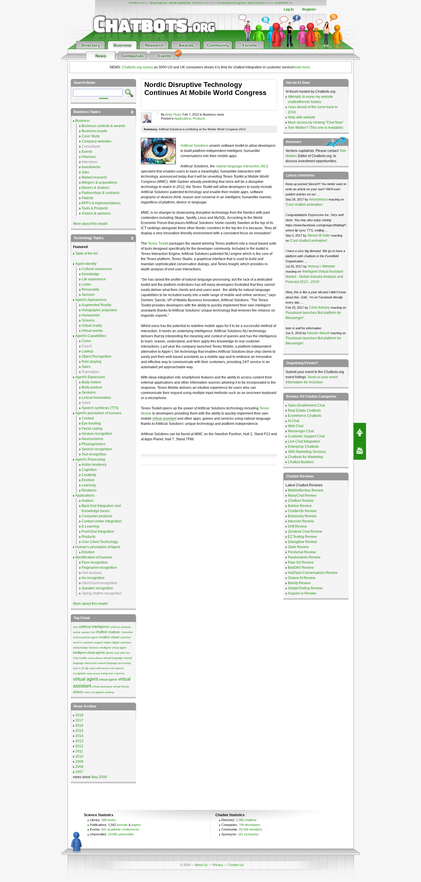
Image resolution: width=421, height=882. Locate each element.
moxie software (95, 658)
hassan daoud (318, 333)
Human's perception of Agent (97, 547)
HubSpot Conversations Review (313, 573)
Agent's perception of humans (98, 413)
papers (136, 824)
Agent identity (86, 264)
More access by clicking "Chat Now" (315, 122)
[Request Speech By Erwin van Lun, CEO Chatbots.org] (359, 432)
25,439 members (250, 829)
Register (309, 9)
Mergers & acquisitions (99, 183)
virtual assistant (164, 419)
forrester (94, 647)
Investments (91, 167)
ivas (117, 652)
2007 (79, 772)
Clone (86, 341)
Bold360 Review (301, 568)
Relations (89, 490)
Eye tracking (91, 423)
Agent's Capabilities (90, 336)
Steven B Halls (318, 235)
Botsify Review (299, 583)
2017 (79, 720)
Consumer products (97, 516)
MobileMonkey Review (305, 490)
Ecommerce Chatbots (304, 416)
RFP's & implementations (101, 203)
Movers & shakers (95, 188)
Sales (86, 367)
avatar (76, 632)
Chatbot (134, 2)
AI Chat (293, 421)
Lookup (87, 351)
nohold (92, 668)
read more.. (303, 67)
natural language (113, 658)
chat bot (197, 2)
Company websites (96, 141)
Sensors (88, 295)
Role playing (91, 362)
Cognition (89, 470)
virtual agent (85, 679)
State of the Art (86, 253)
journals (122, 824)
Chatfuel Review (301, 501)
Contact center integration (102, 521)
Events (87, 152)
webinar (109, 692)
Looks (86, 284)
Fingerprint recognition (99, 568)
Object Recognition (96, 356)
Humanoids (91, 315)
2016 (79, 726)
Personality (90, 290)
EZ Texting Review (302, 537)
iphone (110, 652)
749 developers (249, 824)
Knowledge (90, 274)
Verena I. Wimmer (321, 266)
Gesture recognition (97, 434)
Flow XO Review (301, 562)
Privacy (218, 865)
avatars (85, 632)
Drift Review (297, 526)
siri (112, 668)
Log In (289, 9)
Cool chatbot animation (304, 205)
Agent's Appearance (91, 300)
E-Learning (90, 526)
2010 (79, 756)
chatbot (101, 632)
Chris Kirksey (319, 308)
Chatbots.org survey (137, 67)
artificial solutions (121, 627)
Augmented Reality (96, 305)
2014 (79, 736)
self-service (103, 668)
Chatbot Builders (301, 462)
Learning (89, 485)
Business (82, 121)
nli (82, 668)
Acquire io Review (302, 593)
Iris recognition (93, 578)
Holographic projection (99, 310)
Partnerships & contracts (100, 193)
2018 (79, 715)
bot (93, 632)
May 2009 (99, 777)
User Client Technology (100, 542)
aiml (75, 627)
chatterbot (281, 2)
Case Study (91, 136)
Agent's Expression (90, 377)
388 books (108, 820)
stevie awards (93, 673)
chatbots (114, 632)
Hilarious (89, 157)
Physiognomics (93, 444)
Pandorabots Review (304, 557)
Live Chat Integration (304, 441)
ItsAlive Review (300, 506)
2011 (79, 751)
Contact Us (236, 865)
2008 (79, 767)
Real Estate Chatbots (304, 411)
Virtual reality (92, 326)
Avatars (87, 501)
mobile (83, 658)
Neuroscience (92, 439)
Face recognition (95, 562)
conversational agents (231, 2)
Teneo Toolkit (158, 243)
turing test (107, 673)
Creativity (89, 475)
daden (107, 642)
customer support (92, 642)
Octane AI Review (301, 578)
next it (76, 668)
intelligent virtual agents (89, 652)
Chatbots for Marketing (305, 457)
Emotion (88, 480)
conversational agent (85, 637)
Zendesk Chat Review (305, 532)
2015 (79, 731)
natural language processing (114, 663)
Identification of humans (93, 557)
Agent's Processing (90, 459)
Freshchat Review (302, 552)
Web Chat (295, 426)
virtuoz (78, 692)
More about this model (90, 224)
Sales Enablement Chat (306, 405)
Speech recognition (97, 449)
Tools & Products (95, 208)
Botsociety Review (302, 516)
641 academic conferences (120, 829)
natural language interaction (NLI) (242, 166)
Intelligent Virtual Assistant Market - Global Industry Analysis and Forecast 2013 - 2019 (314, 276)
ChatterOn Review (302, 511)
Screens (88, 320)
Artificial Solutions (194, 146)
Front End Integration (98, 532)
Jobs (85, 172)
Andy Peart (173, 114)
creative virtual (109, 637)
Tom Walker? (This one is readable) (315, 128)
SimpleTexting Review (305, 588)
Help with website (301, 117)
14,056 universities (121, 834)
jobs (122, 652)
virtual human (256, 2)
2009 (79, 762)
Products (199, 118)
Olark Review (298, 547)
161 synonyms (248, 834)
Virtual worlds (92, 331)
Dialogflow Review (302, 542)
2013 (79, 741)
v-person (119, 673)
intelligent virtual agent (113, 647)
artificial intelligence (94, 627)
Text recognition (94, 454)
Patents (87, 198)
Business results (94, 131)
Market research (94, 177)
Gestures (89, 393)
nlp (86, 668)
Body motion (91, 382)
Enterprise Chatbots (303, 447)
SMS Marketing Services (307, 452)
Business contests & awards (103, 126)
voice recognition (94, 692)
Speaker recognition (97, 588)
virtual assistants (179, 2)
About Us (201, 865)
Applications (182, 118)
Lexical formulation (96, 398)
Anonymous (318, 199)
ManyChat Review (302, 495)
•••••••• (103, 97)
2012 (79, 746)
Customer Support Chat (306, 436)
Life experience (94, 279)
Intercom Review (301, 521)
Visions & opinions (96, 213)
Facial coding (92, 429)
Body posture (92, 387)
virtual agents (158, 2)
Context (88, 418)
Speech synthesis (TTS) (100, 408)
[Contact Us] (359, 450)
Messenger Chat (301, 431)
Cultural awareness (97, 269)
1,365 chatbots (246, 820)
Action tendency (94, 465)
